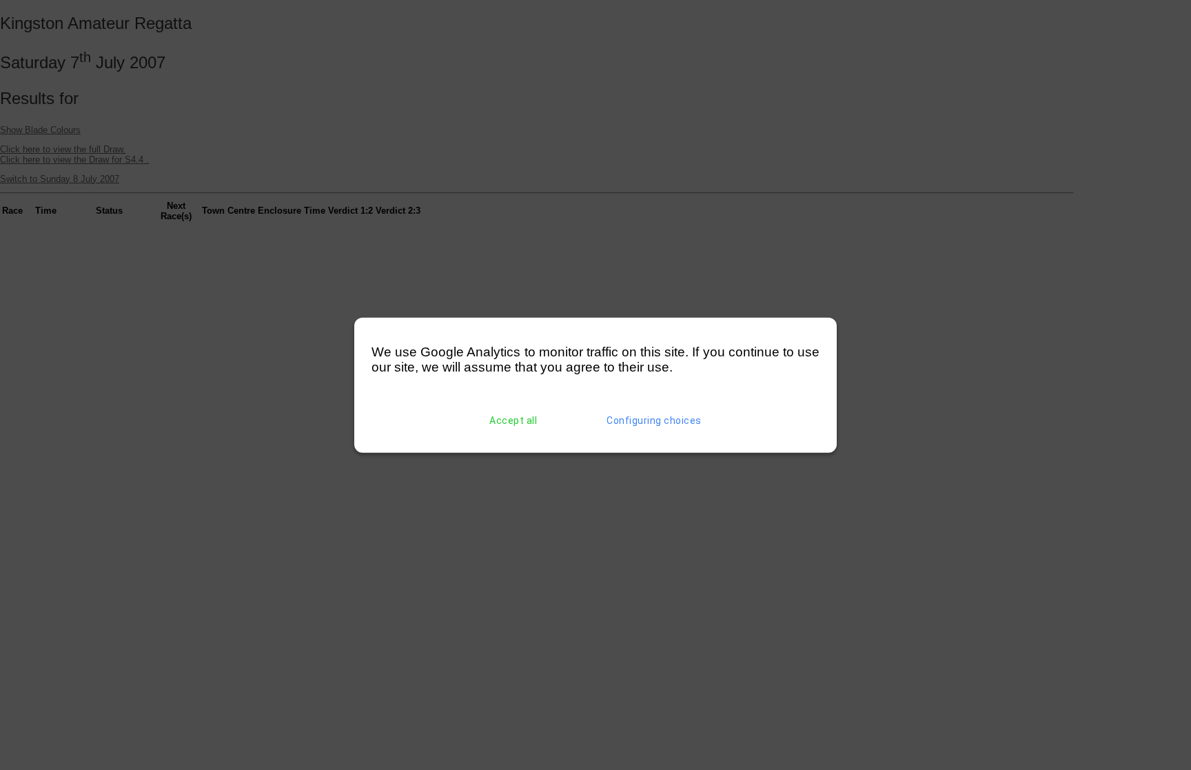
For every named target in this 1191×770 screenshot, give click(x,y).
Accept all (513, 420)
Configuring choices (654, 420)
